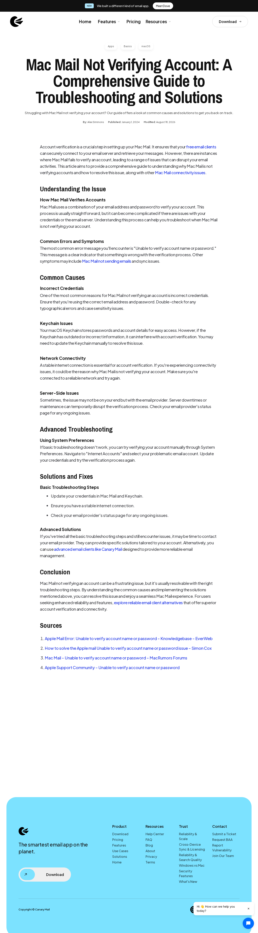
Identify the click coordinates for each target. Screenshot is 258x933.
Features (107, 21)
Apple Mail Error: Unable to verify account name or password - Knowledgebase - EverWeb (129, 638)
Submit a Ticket (224, 834)
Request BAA (222, 839)
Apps (111, 46)
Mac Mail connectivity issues (180, 172)
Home (85, 21)
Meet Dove (163, 6)
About (150, 851)
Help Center (155, 834)
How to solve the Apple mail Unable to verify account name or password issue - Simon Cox (128, 648)
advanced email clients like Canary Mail (88, 549)
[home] (16, 21)
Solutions (119, 856)
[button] (108, 21)
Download (120, 834)
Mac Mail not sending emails (106, 260)
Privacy (151, 856)
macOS (145, 46)
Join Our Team (223, 856)
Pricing (133, 21)
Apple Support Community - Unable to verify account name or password (112, 667)
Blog (149, 845)
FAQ (149, 839)
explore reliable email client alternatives (148, 602)
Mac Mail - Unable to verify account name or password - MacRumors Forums (116, 657)
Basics (128, 46)
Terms (150, 862)
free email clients (201, 146)
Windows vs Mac (192, 865)
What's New (188, 881)
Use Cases (120, 851)
